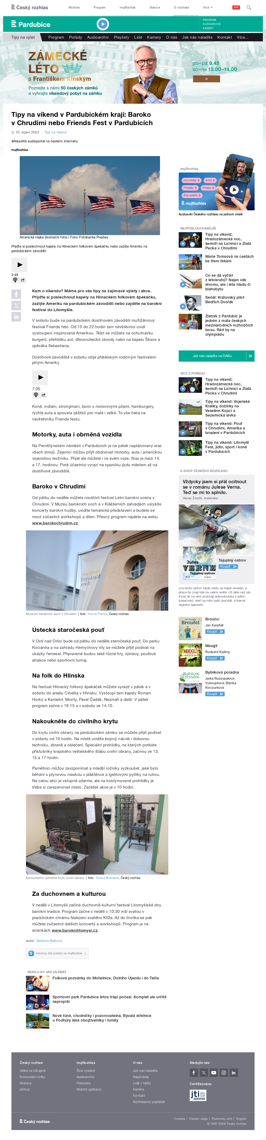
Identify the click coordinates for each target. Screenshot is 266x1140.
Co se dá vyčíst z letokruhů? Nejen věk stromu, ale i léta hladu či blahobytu (228, 282)
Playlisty (121, 37)
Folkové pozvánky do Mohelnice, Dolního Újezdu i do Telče (106, 978)
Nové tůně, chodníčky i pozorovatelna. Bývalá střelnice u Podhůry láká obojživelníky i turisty (102, 1017)
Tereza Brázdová (107, 878)
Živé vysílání (190, 195)
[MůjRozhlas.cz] (19, 150)
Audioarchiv (212, 24)
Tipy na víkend (55, 132)
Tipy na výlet (23, 37)
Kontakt (224, 37)
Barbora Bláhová (49, 941)
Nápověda (141, 1077)
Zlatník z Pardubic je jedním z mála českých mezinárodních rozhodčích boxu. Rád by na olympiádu (229, 325)
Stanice (155, 7)
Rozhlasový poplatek (149, 1102)
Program (100, 7)
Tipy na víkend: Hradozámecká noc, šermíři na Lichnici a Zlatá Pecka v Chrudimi (228, 241)
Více (243, 37)
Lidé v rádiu (142, 1083)
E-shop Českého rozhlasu (204, 471)
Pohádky (188, 187)
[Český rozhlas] (29, 7)
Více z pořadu (192, 373)
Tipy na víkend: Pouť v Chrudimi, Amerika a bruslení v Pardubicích (225, 428)
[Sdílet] (22, 280)
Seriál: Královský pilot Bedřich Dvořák (224, 299)
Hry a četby (190, 180)
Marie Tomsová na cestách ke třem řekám (229, 258)
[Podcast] (15, 280)
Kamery (208, 28)
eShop (25, 1089)
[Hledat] (249, 7)
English (241, 1118)
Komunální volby (32, 1077)
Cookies (179, 1118)
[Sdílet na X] (16, 305)
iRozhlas (74, 7)
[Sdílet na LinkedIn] (16, 317)
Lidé (138, 37)
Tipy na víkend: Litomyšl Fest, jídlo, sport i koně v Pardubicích (227, 447)
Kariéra (138, 1089)
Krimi (209, 180)
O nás (171, 37)
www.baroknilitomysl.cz (75, 930)
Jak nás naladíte (197, 37)
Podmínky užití (222, 1118)
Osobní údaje (198, 1118)
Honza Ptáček (97, 614)
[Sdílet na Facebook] (16, 294)
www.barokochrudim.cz (55, 523)
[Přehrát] (19, 265)
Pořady (75, 37)
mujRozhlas (128, 7)
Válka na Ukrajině (33, 1071)
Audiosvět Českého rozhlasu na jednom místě (211, 214)
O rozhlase (181, 7)
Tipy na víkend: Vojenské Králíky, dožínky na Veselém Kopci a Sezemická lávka (227, 408)
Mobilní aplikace (88, 1089)
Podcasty (83, 1083)
